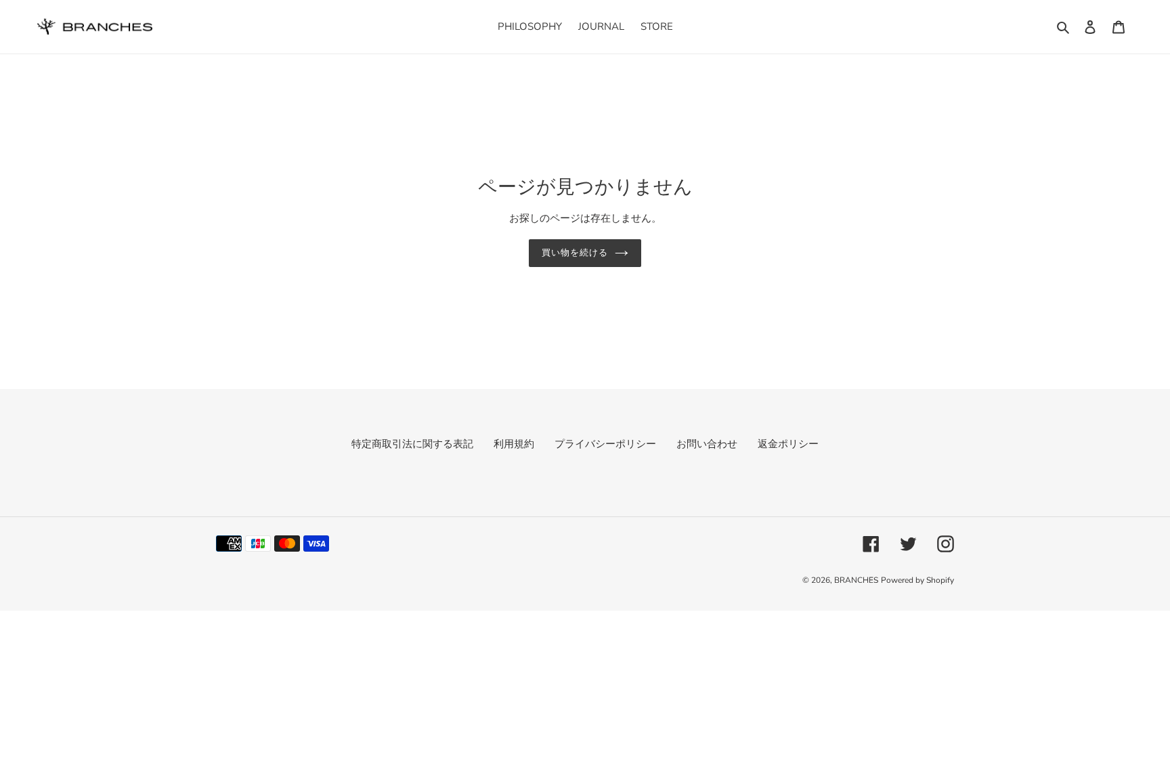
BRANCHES (856, 580)
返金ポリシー (788, 444)
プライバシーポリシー (605, 444)
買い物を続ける (575, 253)
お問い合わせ (706, 444)
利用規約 (514, 444)
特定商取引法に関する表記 (412, 444)
